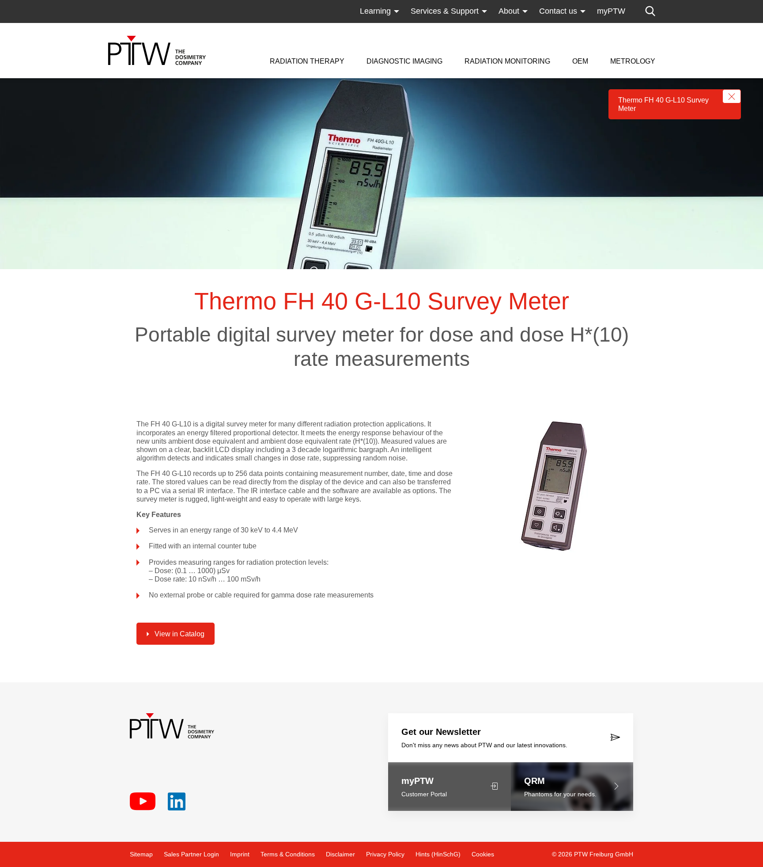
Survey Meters (490, 28)
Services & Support (445, 11)
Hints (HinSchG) (438, 854)
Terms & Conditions (288, 854)
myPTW (611, 11)
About (509, 11)
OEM (580, 61)
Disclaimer (340, 854)
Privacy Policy (385, 854)
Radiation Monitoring (507, 61)
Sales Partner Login (191, 854)
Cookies (483, 854)
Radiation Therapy (307, 61)
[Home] (157, 50)
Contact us (558, 11)
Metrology (632, 61)
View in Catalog (179, 634)
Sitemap (141, 854)
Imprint (239, 854)
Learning (375, 11)
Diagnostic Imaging (404, 61)
